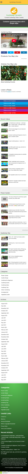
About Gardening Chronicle (8, 82)
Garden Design (4, 277)
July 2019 (3, 375)
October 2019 (4, 367)
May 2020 (3, 351)
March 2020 (4, 356)
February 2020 (4, 358)
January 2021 (4, 332)
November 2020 (5, 336)
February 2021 (4, 329)
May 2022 (3, 306)
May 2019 (3, 379)
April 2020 (3, 353)
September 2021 (5, 313)
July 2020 (3, 346)
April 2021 (3, 325)
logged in (9, 91)
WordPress (11, 467)
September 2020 (5, 341)
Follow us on (10, 100)
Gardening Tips (5, 287)
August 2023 (4, 303)
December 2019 (5, 363)
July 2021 (3, 317)
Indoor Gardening (5, 289)
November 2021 (5, 308)
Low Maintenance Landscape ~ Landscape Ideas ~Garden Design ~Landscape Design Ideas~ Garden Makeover (13, 437)
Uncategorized (4, 292)
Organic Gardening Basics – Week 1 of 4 (10, 449)
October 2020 (4, 339)
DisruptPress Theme (19, 467)
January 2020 (4, 360)
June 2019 (3, 377)
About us (3, 419)
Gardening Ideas (6, 32)
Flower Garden (4, 275)
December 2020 (5, 334)
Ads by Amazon (24, 58)
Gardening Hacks (5, 282)
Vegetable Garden (5, 294)
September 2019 (5, 370)
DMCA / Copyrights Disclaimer (8, 423)
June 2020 (3, 348)
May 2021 (3, 322)
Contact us (3, 416)
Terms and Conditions (6, 428)
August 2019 (4, 372)
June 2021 (3, 320)
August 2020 (4, 344)
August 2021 (4, 315)
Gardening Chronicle (15, 2)
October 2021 (4, 310)
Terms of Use (17, 464)
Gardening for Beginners (7, 280)
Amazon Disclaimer (5, 421)
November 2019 (5, 365)
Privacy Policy (4, 426)
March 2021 (4, 327)
